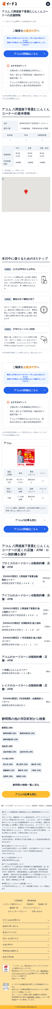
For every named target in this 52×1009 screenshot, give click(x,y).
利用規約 (30, 904)
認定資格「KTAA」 (34, 997)
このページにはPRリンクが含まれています (20, 21)
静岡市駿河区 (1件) (10, 739)
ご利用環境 (18, 901)
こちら (17, 860)
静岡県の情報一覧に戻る (26, 785)
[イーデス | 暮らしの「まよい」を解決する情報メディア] (9, 5)
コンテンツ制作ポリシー (12, 904)
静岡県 (34, 806)
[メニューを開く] (48, 4)
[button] (26, 192)
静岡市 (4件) (7, 727)
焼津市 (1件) (21, 776)
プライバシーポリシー (31, 908)
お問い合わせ (37, 911)
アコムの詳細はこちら (26, 53)
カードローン (19, 806)
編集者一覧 (14, 908)
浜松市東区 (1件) (9, 752)
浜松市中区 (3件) (26, 752)
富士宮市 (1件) (22, 764)
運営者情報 (31, 901)
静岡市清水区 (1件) (27, 733)
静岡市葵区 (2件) (9, 733)
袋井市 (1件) (36, 764)
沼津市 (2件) (8, 776)
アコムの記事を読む (26, 520)
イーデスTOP (8, 806)
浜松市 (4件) (7, 746)
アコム (28, 806)
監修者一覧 (42, 904)
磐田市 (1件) (23, 770)
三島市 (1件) (36, 770)
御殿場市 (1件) (8, 770)
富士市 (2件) (8, 764)
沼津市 (41, 806)
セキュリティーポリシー (17, 911)
